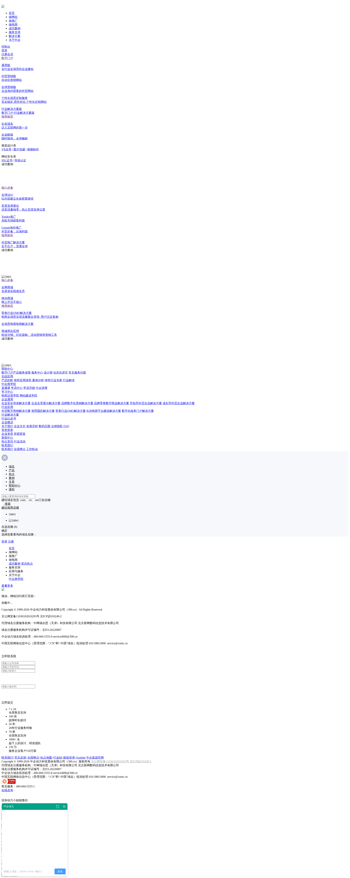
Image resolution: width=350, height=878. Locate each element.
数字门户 (7, 58)
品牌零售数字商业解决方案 (111, 403)
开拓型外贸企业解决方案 (146, 403)
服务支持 (14, 32)
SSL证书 (6, 160)
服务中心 (37, 372)
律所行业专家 (53, 380)
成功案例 (14, 28)
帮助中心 (7, 368)
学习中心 (7, 391)
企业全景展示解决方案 (46, 403)
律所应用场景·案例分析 (29, 380)
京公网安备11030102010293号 (110, 761)
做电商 (13, 24)
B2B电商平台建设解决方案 (103, 410)
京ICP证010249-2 (140, 761)
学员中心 (17, 387)
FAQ (66, 426)
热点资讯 (7, 441)
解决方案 (14, 36)
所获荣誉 (20, 433)
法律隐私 (57, 426)
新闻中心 (7, 437)
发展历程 (32, 426)
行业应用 (7, 407)
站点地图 (46, 757)
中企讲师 (41, 387)
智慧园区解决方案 (43, 410)
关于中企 (14, 39)
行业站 (57, 757)
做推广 (13, 20)
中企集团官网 (95, 757)
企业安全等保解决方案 (16, 403)
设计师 (48, 372)
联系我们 (7, 445)
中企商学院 (8, 384)
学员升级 (29, 387)
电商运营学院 (10, 395)
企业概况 (7, 422)
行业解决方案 (10, 414)
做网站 (13, 16)
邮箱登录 (69, 757)
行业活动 (20, 441)
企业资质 (7, 433)
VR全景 (6, 149)
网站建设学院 (28, 395)
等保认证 (20, 160)
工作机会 (32, 449)
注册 (11, 541)
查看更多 (7, 585)
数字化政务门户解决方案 (138, 410)
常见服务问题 (77, 372)
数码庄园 (44, 426)
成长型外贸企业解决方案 (179, 403)
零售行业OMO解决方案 (70, 410)
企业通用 (7, 399)
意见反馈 (20, 757)
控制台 (5, 46)
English (80, 757)
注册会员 (7, 54)
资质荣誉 (7, 430)
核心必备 (7, 187)
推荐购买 (7, 116)
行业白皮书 (8, 418)
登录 (4, 50)
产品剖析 (7, 380)
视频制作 (33, 149)
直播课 (5, 387)
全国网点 (20, 449)
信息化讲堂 (60, 372)
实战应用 (7, 376)
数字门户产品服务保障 (16, 372)
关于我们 (7, 426)
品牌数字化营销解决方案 (77, 403)
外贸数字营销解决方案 (16, 410)
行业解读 (69, 380)
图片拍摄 (19, 149)
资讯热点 (27, 563)
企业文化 (20, 426)
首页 (12, 13)
